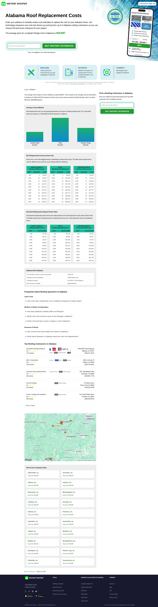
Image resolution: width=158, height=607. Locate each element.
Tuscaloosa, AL (69, 560)
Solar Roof (84, 597)
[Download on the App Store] (29, 596)
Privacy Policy (113, 594)
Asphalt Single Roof (86, 584)
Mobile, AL (32, 541)
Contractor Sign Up (147, 4)
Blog (110, 587)
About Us (112, 584)
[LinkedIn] (32, 591)
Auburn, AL (67, 482)
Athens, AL (32, 482)
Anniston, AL (68, 473)
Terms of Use (113, 597)
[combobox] (24, 45)
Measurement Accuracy (60, 594)
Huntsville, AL (68, 521)
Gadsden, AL (33, 521)
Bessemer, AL (33, 492)
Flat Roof (83, 590)
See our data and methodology (77, 84)
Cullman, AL (32, 502)
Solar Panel (84, 601)
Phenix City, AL (69, 551)
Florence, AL (68, 512)
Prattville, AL (33, 560)
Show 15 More (30, 405)
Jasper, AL (32, 531)
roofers (118, 72)
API (110, 590)
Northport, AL (33, 551)
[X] (25, 591)
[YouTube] (36, 591)
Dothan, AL (32, 512)
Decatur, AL (67, 502)
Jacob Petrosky (30, 571)
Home (26, 89)
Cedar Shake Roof (86, 587)
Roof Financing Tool (58, 590)
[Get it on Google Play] (39, 596)
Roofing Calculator (58, 584)
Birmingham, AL (69, 492)
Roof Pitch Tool (57, 587)
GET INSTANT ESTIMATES (59, 46)
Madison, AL (67, 531)
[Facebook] (29, 591)
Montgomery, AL (69, 541)
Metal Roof (84, 594)
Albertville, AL (33, 473)
